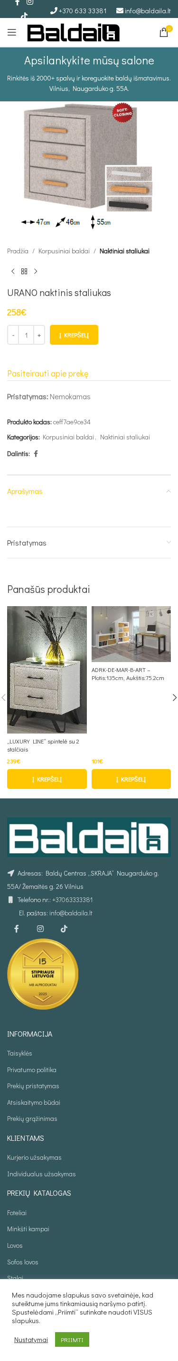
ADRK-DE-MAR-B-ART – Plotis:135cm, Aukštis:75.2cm (128, 674)
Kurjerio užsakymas (34, 1157)
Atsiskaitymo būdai (33, 1102)
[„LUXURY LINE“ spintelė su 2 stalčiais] (47, 670)
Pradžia (17, 250)
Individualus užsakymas (41, 1173)
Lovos (15, 1245)
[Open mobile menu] (11, 32)
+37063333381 (72, 899)
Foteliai (17, 1212)
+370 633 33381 (83, 10)
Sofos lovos (22, 1261)
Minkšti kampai (28, 1228)
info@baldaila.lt (148, 10)
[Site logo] (73, 31)
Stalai (15, 1277)
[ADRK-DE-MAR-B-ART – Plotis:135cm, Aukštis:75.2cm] (131, 634)
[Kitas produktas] (35, 271)
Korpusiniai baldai (64, 250)
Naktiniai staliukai (125, 250)
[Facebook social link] (35, 454)
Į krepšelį (74, 335)
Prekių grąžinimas (32, 1118)
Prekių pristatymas (33, 1085)
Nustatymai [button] (31, 1339)
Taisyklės (19, 1052)
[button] (47, 779)
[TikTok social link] (24, 16)
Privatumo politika (31, 1069)
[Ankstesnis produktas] (13, 271)
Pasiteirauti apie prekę (47, 373)
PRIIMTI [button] (72, 1339)
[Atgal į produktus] (24, 271)
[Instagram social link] (40, 929)
